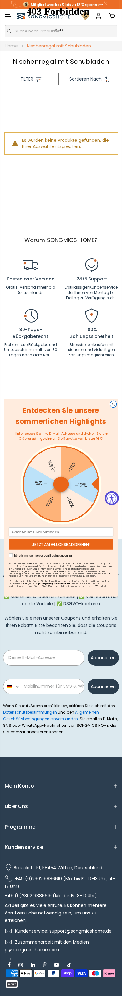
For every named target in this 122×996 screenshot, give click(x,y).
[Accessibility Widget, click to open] (112, 498)
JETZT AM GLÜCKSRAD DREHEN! (61, 544)
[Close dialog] (113, 404)
